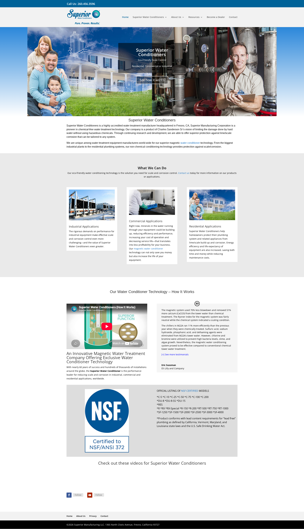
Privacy (93, 516)
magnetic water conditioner (148, 248)
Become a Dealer (216, 17)
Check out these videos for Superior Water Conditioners (152, 463)
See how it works (152, 80)
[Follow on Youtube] (89, 495)
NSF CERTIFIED (189, 391)
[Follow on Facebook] (69, 495)
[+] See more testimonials (175, 354)
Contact (233, 17)
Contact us (183, 172)
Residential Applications (205, 226)
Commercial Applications (145, 221)
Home (125, 17)
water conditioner (190, 143)
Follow (78, 494)
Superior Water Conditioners (148, 17)
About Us (176, 17)
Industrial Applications (84, 226)
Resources (194, 17)
